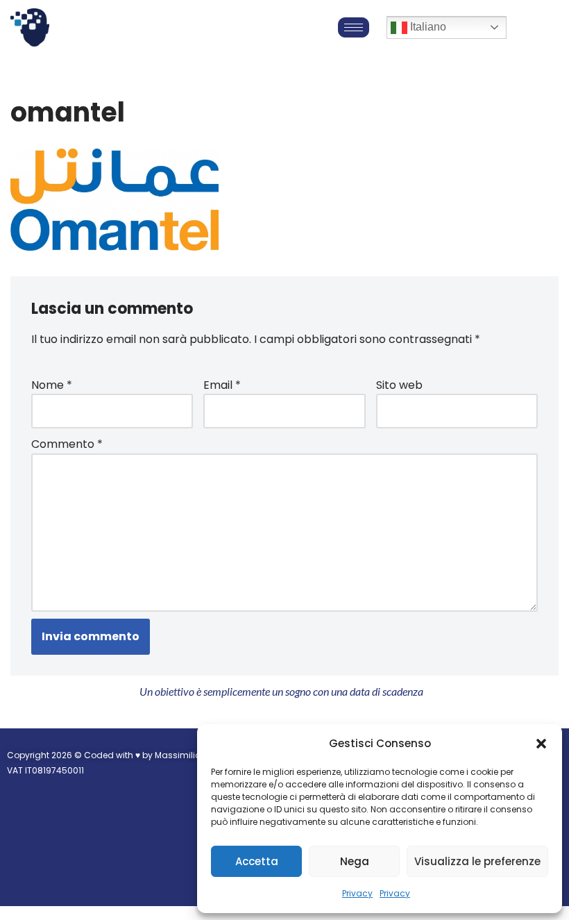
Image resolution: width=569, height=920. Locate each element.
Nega (354, 861)
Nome (51, 385)
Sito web (399, 385)
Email (222, 385)
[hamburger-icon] (353, 27)
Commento (67, 444)
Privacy (357, 893)
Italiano (426, 27)
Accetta (256, 861)
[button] (541, 744)
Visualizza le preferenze (477, 861)
